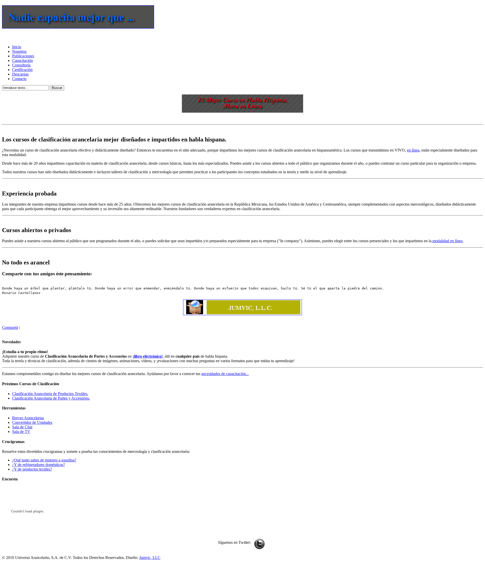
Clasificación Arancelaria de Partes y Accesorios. (51, 398)
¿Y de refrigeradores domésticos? (38, 464)
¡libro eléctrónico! (148, 356)
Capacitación (22, 60)
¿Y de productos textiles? (32, 469)
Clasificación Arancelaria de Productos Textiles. (50, 393)
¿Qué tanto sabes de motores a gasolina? (44, 460)
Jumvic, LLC (149, 557)
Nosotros (19, 51)
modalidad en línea (447, 241)
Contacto (19, 79)
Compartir (10, 327)
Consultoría (21, 65)
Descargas (20, 74)
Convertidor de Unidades (32, 422)
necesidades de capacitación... (225, 374)
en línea (413, 150)
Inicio (16, 47)
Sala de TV (21, 431)
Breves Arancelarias (28, 418)
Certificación (22, 69)
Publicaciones (23, 56)
